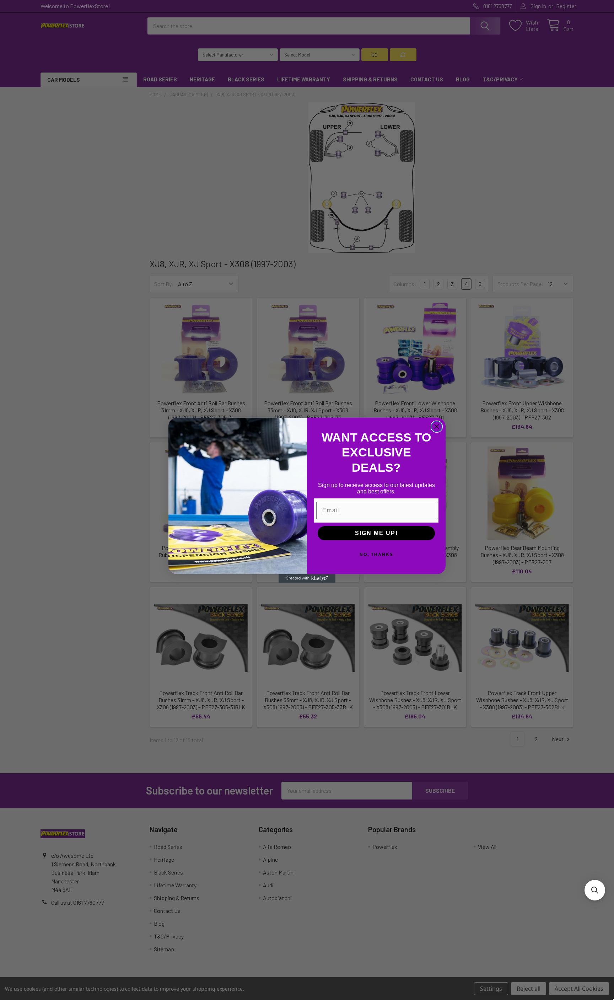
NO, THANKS (376, 554)
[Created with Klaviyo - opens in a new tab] (307, 578)
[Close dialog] (436, 426)
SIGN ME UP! (376, 533)
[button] (595, 890)
